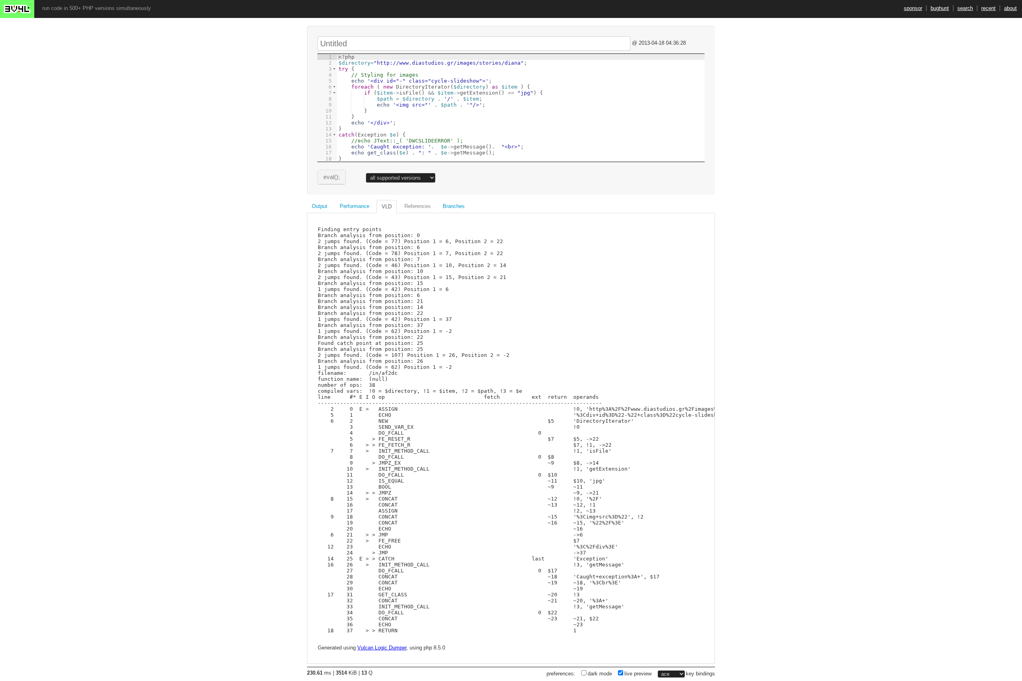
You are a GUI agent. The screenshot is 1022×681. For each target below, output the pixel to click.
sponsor (913, 8)
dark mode (600, 674)
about (1010, 8)
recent (988, 8)
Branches (454, 206)
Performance (354, 206)
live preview (638, 674)
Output (319, 206)
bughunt (940, 8)
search (965, 8)
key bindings (700, 674)
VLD (387, 207)
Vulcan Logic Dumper (381, 648)
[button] (334, 69)
